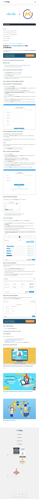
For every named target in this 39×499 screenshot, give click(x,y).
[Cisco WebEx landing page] (11, 14)
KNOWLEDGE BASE (12, 341)
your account (14, 342)
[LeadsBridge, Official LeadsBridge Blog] (6, 1)
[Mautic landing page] (28, 14)
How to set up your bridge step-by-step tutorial (10, 30)
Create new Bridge (23, 65)
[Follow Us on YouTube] (22, 494)
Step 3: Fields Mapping (6, 36)
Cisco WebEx (6, 338)
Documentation (6, 24)
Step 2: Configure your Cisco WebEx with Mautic (10, 34)
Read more (4, 368)
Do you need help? (6, 40)
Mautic (5, 340)
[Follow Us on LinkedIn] (19, 494)
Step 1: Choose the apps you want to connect (9, 32)
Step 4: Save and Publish (6, 38)
